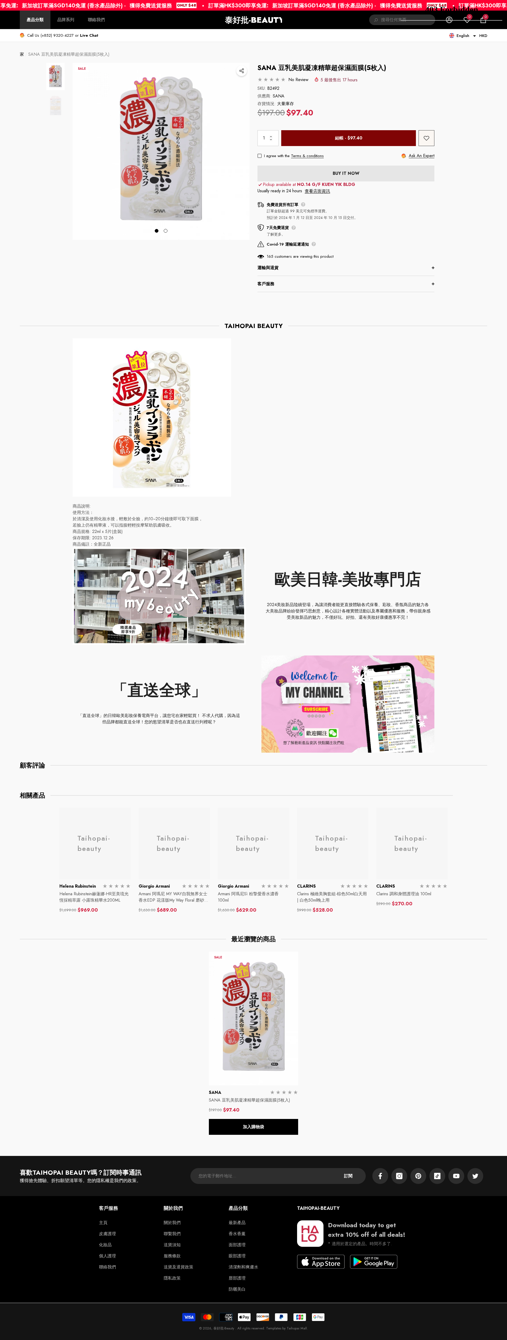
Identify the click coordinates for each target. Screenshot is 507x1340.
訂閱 (348, 1176)
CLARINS (306, 886)
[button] (89, 35)
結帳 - (348, 138)
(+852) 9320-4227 (57, 35)
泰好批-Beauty (224, 1328)
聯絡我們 (96, 20)
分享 (241, 70)
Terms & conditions (307, 156)
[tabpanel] (161, 151)
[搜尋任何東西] (375, 20)
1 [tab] (156, 231)
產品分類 (35, 20)
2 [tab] (165, 231)
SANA (278, 96)
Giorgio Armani (154, 886)
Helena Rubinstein (77, 886)
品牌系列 (65, 20)
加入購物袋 (253, 1127)
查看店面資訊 (317, 191)
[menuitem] (35, 20)
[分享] (241, 70)
